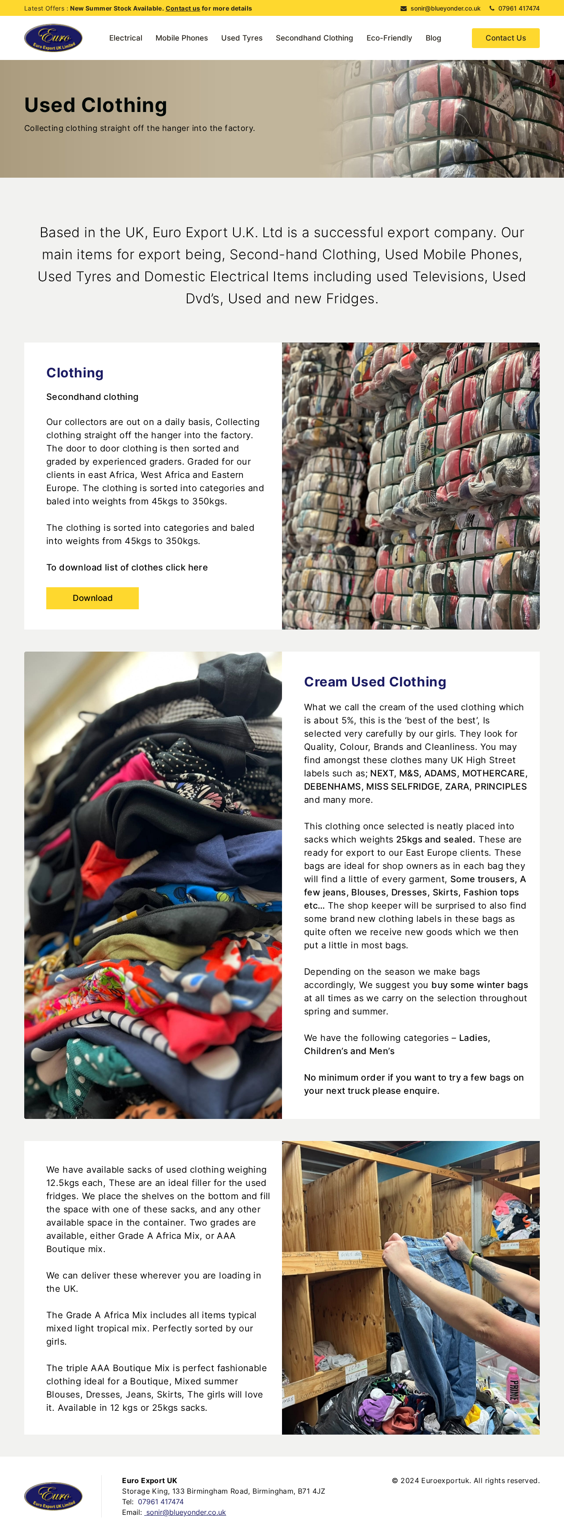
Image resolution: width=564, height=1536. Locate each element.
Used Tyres (242, 38)
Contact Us (506, 38)
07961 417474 (518, 8)
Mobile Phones (182, 38)
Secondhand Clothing (314, 38)
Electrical (125, 38)
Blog (434, 38)
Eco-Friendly (389, 38)
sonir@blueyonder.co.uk (445, 8)
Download (93, 598)
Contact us (183, 8)
